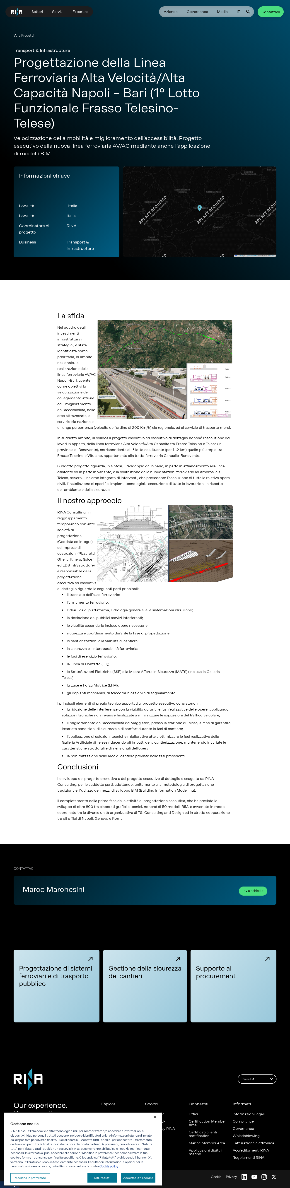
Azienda (171, 12)
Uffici (193, 1114)
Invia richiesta (253, 891)
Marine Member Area (207, 1143)
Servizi (57, 12)
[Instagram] (264, 1177)
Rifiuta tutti (102, 1177)
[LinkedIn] (244, 1177)
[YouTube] (254, 1177)
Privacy (231, 1177)
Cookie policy (108, 1166)
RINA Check (155, 1121)
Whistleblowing (246, 1136)
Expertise (80, 12)
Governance (197, 12)
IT (238, 12)
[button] (199, 208)
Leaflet (240, 255)
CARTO (272, 255)
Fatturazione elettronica (253, 1143)
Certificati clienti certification (203, 1134)
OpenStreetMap (252, 255)
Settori (37, 12)
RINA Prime (154, 1114)
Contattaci (270, 12)
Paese (248, 1079)
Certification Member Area (207, 1123)
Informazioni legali (249, 1114)
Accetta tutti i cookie (138, 1177)
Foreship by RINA (160, 1128)
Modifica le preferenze (30, 1177)
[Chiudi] (155, 1117)
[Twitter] (273, 1177)
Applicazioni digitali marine (205, 1152)
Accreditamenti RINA (251, 1150)
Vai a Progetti (24, 36)
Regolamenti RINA (248, 1157)
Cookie (216, 1177)
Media (222, 12)
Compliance (243, 1121)
